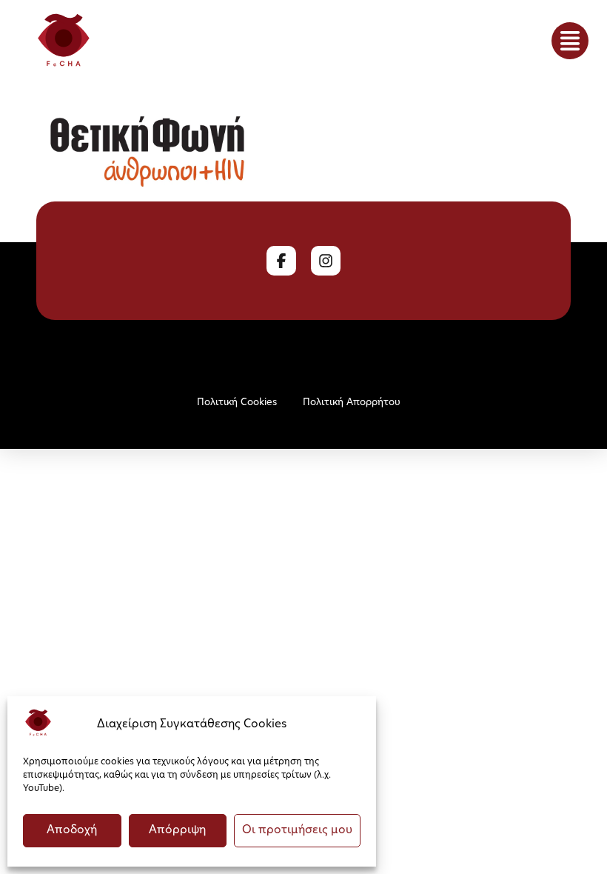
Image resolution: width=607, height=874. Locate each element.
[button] (569, 40)
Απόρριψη (177, 830)
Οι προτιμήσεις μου (297, 830)
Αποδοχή (72, 830)
